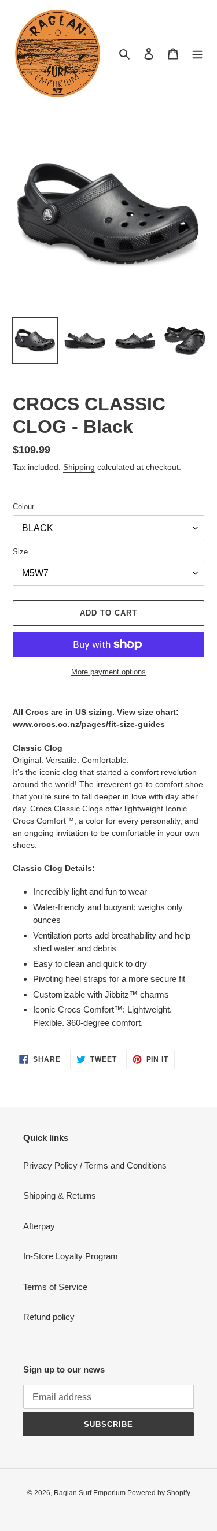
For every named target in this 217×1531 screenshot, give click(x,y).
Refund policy (49, 1317)
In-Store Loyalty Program (70, 1256)
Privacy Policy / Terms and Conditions (95, 1165)
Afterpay (39, 1226)
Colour (23, 506)
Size (20, 551)
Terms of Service (55, 1287)
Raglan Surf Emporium (90, 1493)
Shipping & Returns (59, 1195)
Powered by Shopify (158, 1493)
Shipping (79, 467)
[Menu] (197, 53)
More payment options (108, 672)
